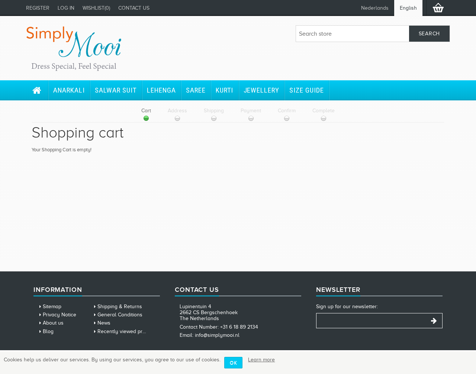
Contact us (133, 8)
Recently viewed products (127, 331)
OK (233, 362)
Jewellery (262, 90)
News (103, 323)
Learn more (261, 359)
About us (53, 323)
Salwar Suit (116, 90)
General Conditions (119, 314)
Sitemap (52, 306)
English (408, 8)
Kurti (225, 90)
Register (37, 8)
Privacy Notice (59, 314)
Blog (48, 331)
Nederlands (375, 8)
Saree (196, 90)
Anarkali (69, 90)
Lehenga (161, 90)
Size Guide (306, 90)
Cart (146, 110)
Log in (66, 8)
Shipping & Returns (119, 306)
